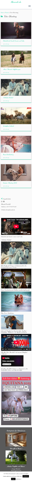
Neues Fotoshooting (8, 154)
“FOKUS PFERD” (8, 98)
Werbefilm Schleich (8, 126)
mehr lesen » (18, 479)
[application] (16, 342)
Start (2, 12)
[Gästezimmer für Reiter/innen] (16, 439)
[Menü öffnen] (29, 6)
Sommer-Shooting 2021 (10, 183)
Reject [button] (13, 479)
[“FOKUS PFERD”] (16, 253)
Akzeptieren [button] (25, 476)
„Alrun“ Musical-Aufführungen (11, 69)
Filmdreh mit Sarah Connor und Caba (13, 41)
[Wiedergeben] (3, 349)
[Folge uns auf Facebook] (4, 201)
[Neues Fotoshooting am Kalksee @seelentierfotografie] (16, 301)
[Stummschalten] (27, 349)
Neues (7, 12)
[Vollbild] (29, 349)
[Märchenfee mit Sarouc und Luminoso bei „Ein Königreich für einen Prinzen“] (16, 278)
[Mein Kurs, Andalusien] (12, 322)
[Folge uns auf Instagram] (2, 201)
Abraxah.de (16, 2)
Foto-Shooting (6, 44)
